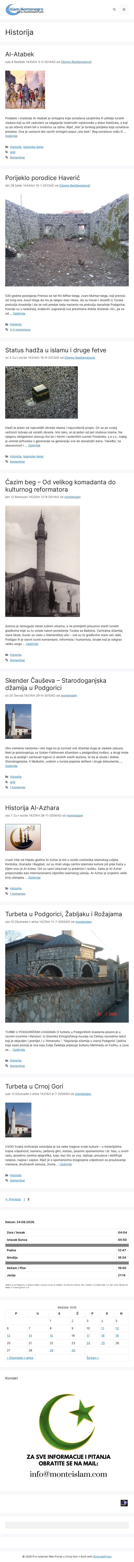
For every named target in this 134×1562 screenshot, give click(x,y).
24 (88, 1343)
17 (88, 1335)
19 (117, 1335)
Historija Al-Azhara (32, 807)
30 (73, 1350)
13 (8, 1335)
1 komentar (17, 787)
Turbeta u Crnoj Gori (34, 1086)
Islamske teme (33, 147)
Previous (13, 1199)
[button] (114, 9)
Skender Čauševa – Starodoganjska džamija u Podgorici (55, 684)
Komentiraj (17, 157)
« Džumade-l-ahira (20, 1358)
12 (117, 1328)
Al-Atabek (19, 54)
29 (51, 1350)
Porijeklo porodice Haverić (42, 177)
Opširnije (11, 136)
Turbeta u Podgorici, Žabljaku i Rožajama (63, 914)
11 (102, 1328)
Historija (15, 147)
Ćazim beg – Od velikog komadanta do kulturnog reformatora (60, 485)
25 (103, 1343)
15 (51, 1335)
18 (102, 1335)
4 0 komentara (20, 329)
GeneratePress (102, 1556)
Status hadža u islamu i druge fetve (55, 350)
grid (12, 152)
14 (30, 1335)
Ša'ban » (93, 1358)
